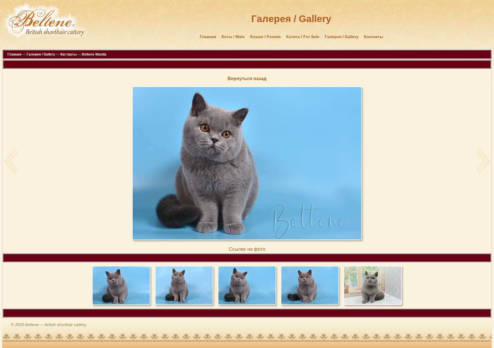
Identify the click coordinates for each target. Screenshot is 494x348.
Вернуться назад (247, 78)
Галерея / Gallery (341, 36)
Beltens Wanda (94, 54)
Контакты (373, 36)
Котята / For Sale (302, 36)
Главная (208, 36)
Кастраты (68, 54)
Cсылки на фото (247, 249)
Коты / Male (233, 36)
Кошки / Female (265, 36)
